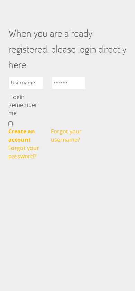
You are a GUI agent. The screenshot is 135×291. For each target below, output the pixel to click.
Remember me (22, 109)
